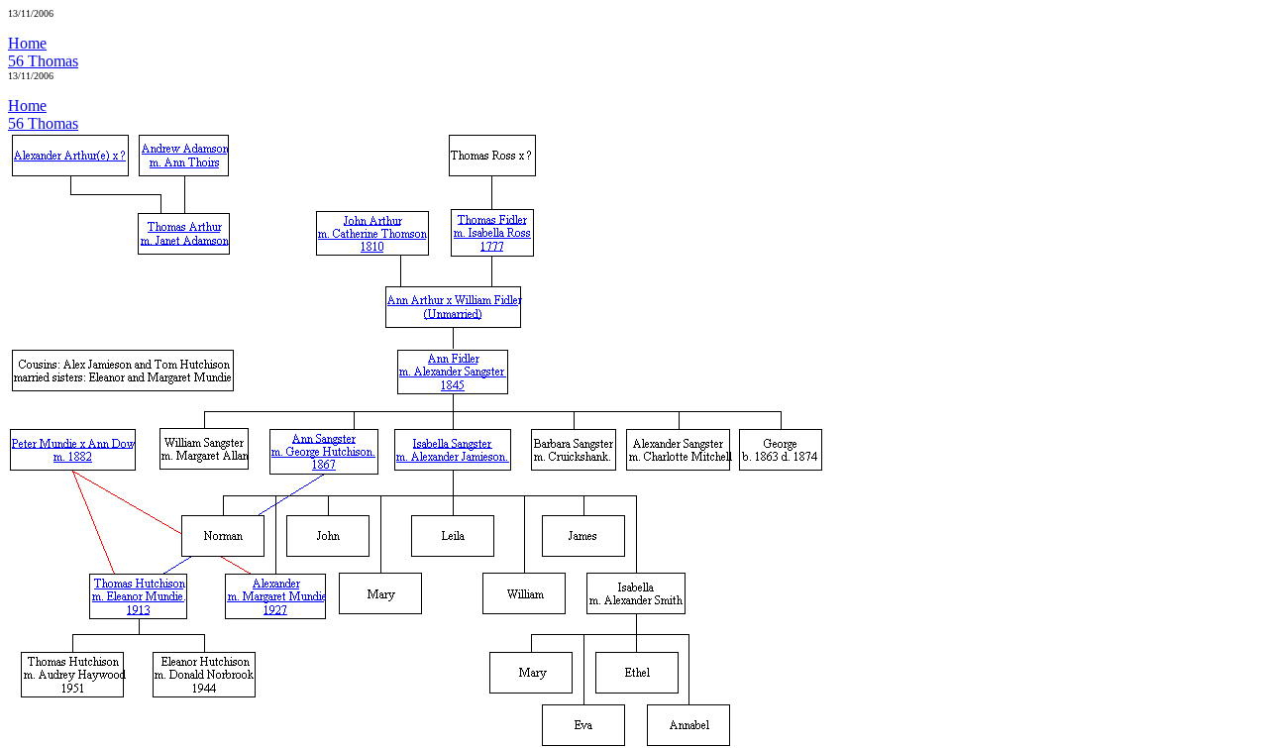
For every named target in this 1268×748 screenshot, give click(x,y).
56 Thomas (43, 61)
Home (27, 43)
